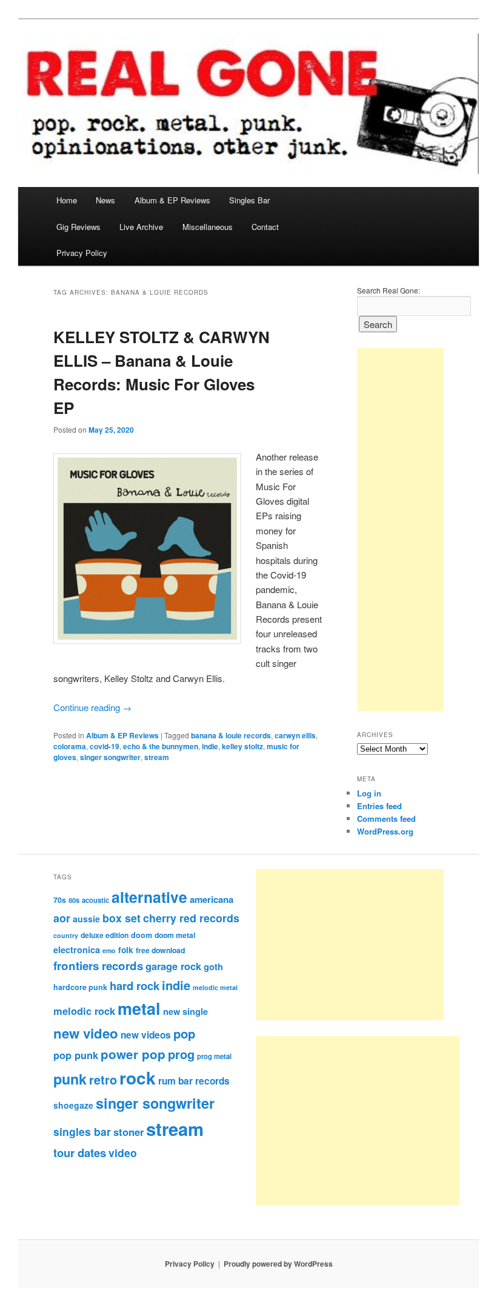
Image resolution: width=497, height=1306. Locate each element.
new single (185, 1011)
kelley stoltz (242, 746)
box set (121, 917)
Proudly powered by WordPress (278, 1263)
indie (210, 746)
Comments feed (386, 818)
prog (181, 1054)
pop (184, 1033)
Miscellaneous (207, 226)
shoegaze (73, 1105)
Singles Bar (249, 200)
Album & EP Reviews (172, 200)
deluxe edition (104, 935)
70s (59, 899)
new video (85, 1033)
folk (125, 950)
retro (103, 1079)
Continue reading (92, 707)
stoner (128, 1131)
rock (137, 1077)
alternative (149, 897)
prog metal (214, 1056)
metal (139, 1008)
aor (61, 918)
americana (211, 899)
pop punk (75, 1055)
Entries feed (379, 806)
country (65, 935)
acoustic (95, 900)
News (105, 200)
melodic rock (84, 1010)
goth (213, 966)
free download (160, 950)
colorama (69, 746)
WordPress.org (385, 831)
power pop (133, 1054)
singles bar (82, 1131)
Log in (369, 793)
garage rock (173, 966)
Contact (265, 226)
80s (73, 900)
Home (66, 200)
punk (70, 1079)
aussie (86, 919)
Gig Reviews (78, 226)
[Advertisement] (400, 529)
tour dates (79, 1152)
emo (109, 950)
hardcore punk (80, 987)
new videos (146, 1035)
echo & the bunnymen (160, 746)
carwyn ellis (295, 735)
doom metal (175, 935)
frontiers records (98, 965)
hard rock (134, 985)
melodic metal (215, 987)
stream (156, 757)
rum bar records (194, 1081)
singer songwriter (110, 757)
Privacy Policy (81, 252)
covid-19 (104, 746)
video (122, 1152)
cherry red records (191, 917)
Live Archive (141, 226)
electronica (76, 949)
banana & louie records (231, 735)
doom (141, 935)
